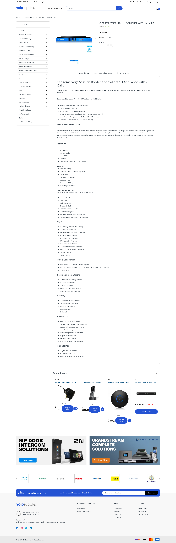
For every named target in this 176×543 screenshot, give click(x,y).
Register (151, 2)
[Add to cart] (76, 408)
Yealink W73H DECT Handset (92, 383)
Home (18, 17)
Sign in (158, 2)
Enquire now (67, 409)
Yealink (57, 380)
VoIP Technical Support (26, 122)
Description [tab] (84, 73)
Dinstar (137, 380)
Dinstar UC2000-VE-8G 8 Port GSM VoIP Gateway (146, 383)
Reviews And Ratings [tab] (103, 73)
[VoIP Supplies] (25, 8)
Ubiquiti (110, 380)
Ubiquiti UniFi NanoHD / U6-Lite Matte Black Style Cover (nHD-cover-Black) (119, 383)
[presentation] (157, 373)
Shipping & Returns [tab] (124, 73)
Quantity (101, 42)
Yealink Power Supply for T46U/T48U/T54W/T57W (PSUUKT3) (66, 383)
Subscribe (151, 493)
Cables (21, 118)
